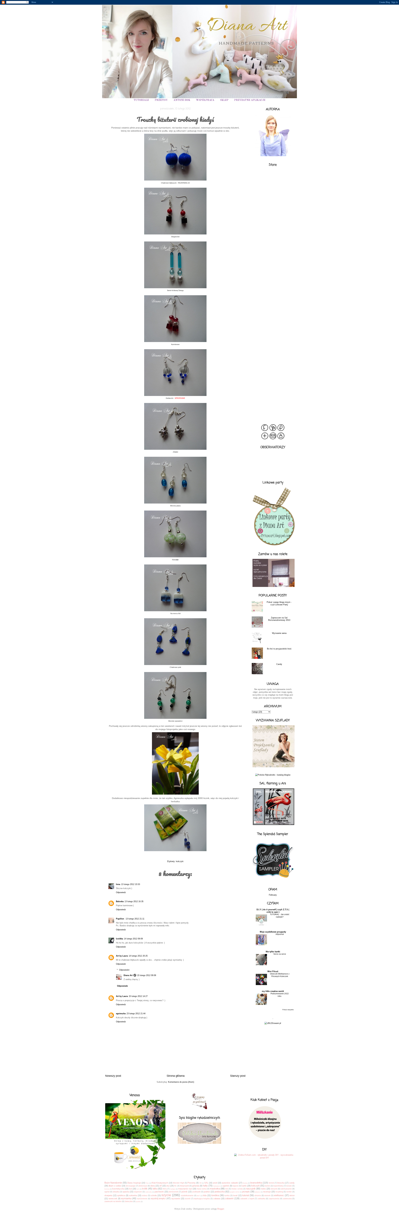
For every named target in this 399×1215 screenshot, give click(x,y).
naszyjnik (251, 1188)
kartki (244, 1186)
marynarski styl (185, 1189)
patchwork (159, 1192)
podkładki (196, 1192)
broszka (280, 1183)
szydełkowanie (187, 1195)
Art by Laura (122, 956)
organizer (138, 1192)
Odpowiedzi (124, 970)
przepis (246, 1191)
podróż (207, 1192)
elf (160, 1186)
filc (175, 1186)
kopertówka (278, 1186)
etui (168, 1186)
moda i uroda (237, 1189)
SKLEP (224, 100)
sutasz (144, 1195)
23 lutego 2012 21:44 (136, 1013)
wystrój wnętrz (158, 1198)
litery (165, 1189)
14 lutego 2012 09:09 (133, 939)
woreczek (113, 1198)
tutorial (245, 1195)
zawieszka (287, 1199)
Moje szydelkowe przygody (273, 932)
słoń (198, 1195)
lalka (155, 1188)
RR (200, 1183)
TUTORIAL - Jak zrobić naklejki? (279, 915)
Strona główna (176, 1075)
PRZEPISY (161, 100)
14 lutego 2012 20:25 (138, 956)
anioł (215, 1183)
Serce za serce (279, 954)
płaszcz (257, 1192)
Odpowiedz (121, 892)
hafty (205, 1185)
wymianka (126, 1198)
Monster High (178, 1183)
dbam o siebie (114, 1186)
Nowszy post (113, 1075)
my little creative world (273, 991)
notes (263, 1189)
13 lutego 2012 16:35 (134, 901)
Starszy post (237, 1075)
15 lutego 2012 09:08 (146, 975)
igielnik (226, 1186)
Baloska (120, 901)
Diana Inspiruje (134, 1183)
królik (144, 1188)
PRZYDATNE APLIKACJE (249, 100)
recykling (279, 1192)
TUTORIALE (141, 100)
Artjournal (280, 934)
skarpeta (108, 1195)
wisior (292, 1195)
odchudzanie (286, 1189)
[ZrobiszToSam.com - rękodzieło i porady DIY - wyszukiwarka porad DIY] (264, 1158)
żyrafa (138, 1201)
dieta (152, 1186)
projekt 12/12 (234, 1192)
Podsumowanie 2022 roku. (280, 995)
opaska (126, 1192)
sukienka (133, 1195)
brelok (271, 1183)
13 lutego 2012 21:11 (135, 919)
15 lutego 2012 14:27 (138, 996)
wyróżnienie (142, 1199)
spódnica (121, 1195)
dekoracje (143, 1186)
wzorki (187, 1199)
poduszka (220, 1191)
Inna (118, 884)
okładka (116, 1192)
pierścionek (173, 1192)
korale (289, 1186)
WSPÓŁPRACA (205, 100)
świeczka (129, 1201)
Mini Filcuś (272, 971)
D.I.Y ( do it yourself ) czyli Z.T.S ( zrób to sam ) (273, 910)
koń (138, 1189)
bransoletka (256, 1182)
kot (130, 1189)
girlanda (195, 1186)
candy (292, 1183)
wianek (267, 1195)
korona (106, 1189)
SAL (206, 1183)
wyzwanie (175, 1198)
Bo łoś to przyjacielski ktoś (279, 649)
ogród (106, 1192)
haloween (216, 1186)
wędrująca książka (202, 1199)
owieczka (148, 1192)
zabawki (229, 1198)
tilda (205, 1195)
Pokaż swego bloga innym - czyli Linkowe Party (279, 603)
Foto (147, 1183)
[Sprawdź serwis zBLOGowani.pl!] (272, 1023)
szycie (166, 1195)
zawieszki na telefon (113, 1201)
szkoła (154, 1195)
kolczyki (179, 861)
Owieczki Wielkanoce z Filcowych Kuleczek (279, 975)
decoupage (130, 1186)
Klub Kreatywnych (160, 1183)
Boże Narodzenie (113, 1182)
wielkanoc (279, 1195)
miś (226, 1189)
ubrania (257, 1195)
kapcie (235, 1186)
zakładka (261, 1199)
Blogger (220, 1209)
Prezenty (191, 1183)
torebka (215, 1195)
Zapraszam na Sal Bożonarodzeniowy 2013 (279, 619)
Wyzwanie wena (279, 633)
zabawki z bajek (247, 1199)
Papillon (120, 919)
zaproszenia (274, 1199)
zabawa (216, 1198)
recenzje (267, 1192)
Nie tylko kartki (273, 951)
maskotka (215, 1188)
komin (267, 1186)
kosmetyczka (118, 1189)
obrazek (274, 1189)
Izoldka (119, 939)
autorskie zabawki (230, 1183)
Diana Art (128, 975)
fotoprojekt (184, 1186)
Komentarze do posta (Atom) (181, 1082)
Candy (279, 664)
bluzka (245, 1183)
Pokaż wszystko (288, 1009)
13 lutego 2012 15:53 (130, 884)
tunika (227, 1195)
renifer (289, 1192)
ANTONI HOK (181, 100)
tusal (235, 1195)
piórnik (184, 1192)
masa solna (202, 1189)
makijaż (172, 1189)
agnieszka (121, 1013)
